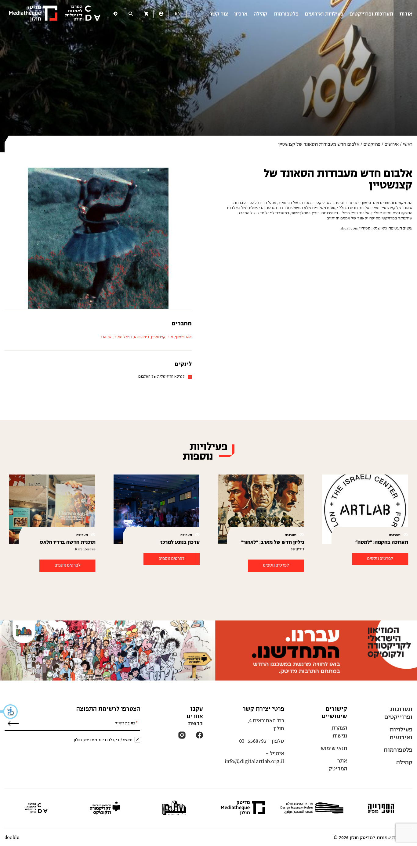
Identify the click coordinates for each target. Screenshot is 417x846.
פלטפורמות (286, 14)
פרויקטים (372, 144)
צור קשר (218, 14)
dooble (12, 837)
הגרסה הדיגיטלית (262, 208)
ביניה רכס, (140, 337)
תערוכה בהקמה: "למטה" (381, 542)
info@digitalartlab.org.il (254, 761)
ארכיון (241, 14)
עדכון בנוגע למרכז (180, 542)
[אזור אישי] (161, 14)
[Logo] (55, 14)
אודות (405, 14)
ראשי (407, 144)
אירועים (392, 144)
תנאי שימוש (334, 748)
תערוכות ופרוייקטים (371, 14)
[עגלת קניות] (146, 14)
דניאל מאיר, (122, 337)
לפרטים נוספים (380, 558)
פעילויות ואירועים (324, 14)
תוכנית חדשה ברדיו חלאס (68, 542)
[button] (9, 711)
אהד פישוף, (182, 337)
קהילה (260, 14)
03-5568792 (253, 741)
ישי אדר (106, 337)
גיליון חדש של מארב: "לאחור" (272, 542)
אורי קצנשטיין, (161, 337)
